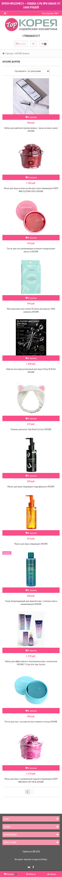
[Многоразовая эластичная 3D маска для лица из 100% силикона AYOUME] (31, 277)
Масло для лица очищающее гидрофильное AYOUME (31, 486)
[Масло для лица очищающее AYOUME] (31, 512)
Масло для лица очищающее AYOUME (31, 543)
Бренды (9, 53)
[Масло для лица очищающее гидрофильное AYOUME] (31, 455)
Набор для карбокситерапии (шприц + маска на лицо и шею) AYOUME (31, 129)
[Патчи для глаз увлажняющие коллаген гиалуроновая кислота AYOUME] (31, 217)
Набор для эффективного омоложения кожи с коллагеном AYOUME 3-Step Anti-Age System (31, 663)
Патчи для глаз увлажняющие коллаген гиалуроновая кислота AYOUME (31, 250)
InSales (44, 859)
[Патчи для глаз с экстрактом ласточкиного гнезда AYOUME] (31, 690)
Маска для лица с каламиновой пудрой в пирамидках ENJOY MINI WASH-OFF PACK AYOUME (31, 780)
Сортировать (20, 70)
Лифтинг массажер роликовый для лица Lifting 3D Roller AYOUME (31, 370)
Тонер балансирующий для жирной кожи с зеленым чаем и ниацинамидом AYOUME (31, 602)
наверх (53, 873)
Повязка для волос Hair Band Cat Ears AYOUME (31, 429)
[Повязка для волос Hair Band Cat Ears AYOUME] (31, 398)
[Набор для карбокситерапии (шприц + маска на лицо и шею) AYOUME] (31, 96)
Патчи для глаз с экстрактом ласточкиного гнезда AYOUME (31, 721)
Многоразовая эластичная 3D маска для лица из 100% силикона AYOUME (31, 310)
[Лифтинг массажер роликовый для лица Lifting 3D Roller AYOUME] (31, 337)
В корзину (32, 117)
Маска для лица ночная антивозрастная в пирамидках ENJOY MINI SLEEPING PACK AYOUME (31, 190)
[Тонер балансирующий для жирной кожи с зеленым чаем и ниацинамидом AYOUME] (31, 569)
